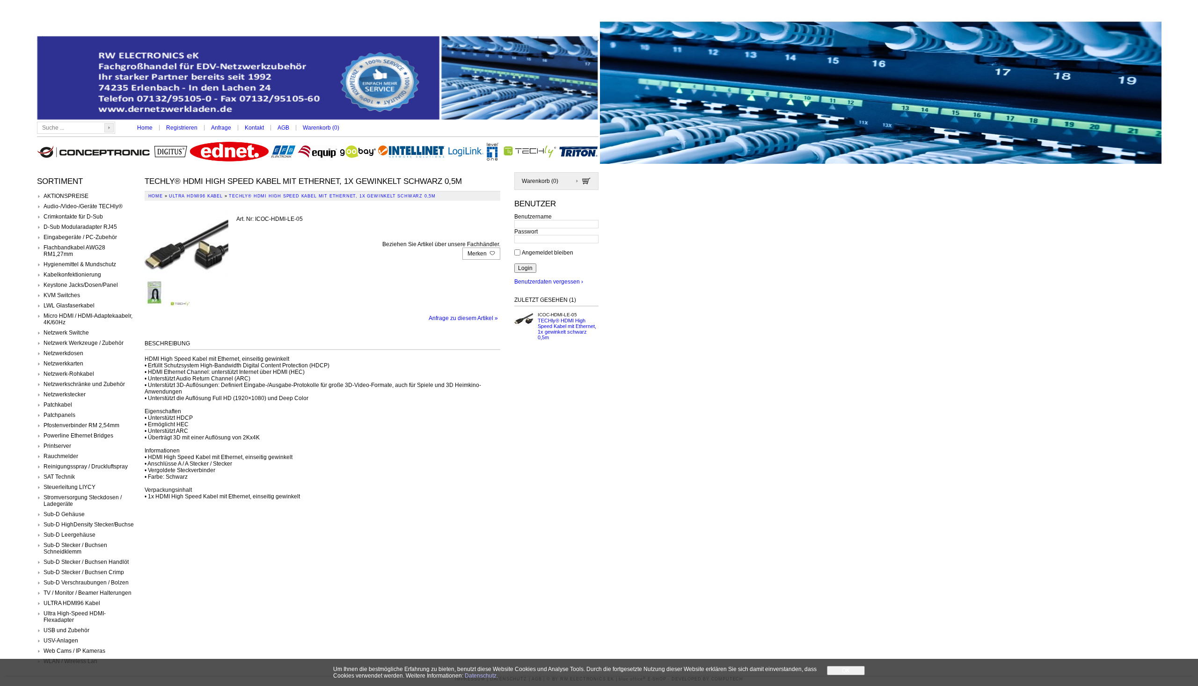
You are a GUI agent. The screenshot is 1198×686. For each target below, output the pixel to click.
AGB (283, 127)
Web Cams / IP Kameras (74, 651)
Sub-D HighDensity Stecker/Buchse (89, 524)
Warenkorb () (321, 127)
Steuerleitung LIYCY (69, 487)
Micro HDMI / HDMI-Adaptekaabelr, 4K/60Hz (88, 319)
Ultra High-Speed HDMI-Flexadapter (75, 616)
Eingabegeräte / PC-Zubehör (80, 237)
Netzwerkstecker (65, 394)
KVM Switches (62, 295)
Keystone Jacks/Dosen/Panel (81, 285)
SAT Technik (59, 477)
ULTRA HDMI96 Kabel (72, 603)
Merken (478, 253)
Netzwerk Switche (66, 332)
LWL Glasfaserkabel (69, 305)
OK (846, 670)
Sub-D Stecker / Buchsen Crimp (84, 572)
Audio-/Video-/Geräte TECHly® (83, 206)
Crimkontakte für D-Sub (73, 216)
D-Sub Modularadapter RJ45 (80, 227)
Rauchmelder (61, 456)
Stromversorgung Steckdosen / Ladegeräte (83, 500)
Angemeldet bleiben (547, 252)
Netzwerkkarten (63, 363)
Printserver (57, 446)
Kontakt (254, 127)
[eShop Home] (318, 79)
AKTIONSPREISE (66, 196)
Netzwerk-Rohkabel (69, 374)
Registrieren (181, 127)
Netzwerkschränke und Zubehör (84, 384)
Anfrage (221, 127)
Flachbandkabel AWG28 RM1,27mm (74, 250)
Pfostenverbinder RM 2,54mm (81, 425)
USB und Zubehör (66, 630)
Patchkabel (58, 404)
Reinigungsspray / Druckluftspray (86, 466)
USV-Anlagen (61, 640)
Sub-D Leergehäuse (69, 535)
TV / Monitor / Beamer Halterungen (87, 593)
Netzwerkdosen (63, 353)
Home (145, 127)
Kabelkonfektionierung (72, 274)
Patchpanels (59, 415)
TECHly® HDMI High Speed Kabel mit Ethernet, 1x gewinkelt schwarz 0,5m (567, 329)
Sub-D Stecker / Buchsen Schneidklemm (75, 548)
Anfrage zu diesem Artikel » (463, 318)
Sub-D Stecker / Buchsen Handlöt (86, 562)
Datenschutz (481, 675)
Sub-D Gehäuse (64, 514)
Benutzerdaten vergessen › (548, 281)
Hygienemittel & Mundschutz (80, 264)
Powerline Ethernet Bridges (78, 435)
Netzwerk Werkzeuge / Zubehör (84, 343)
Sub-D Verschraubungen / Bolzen (86, 582)
